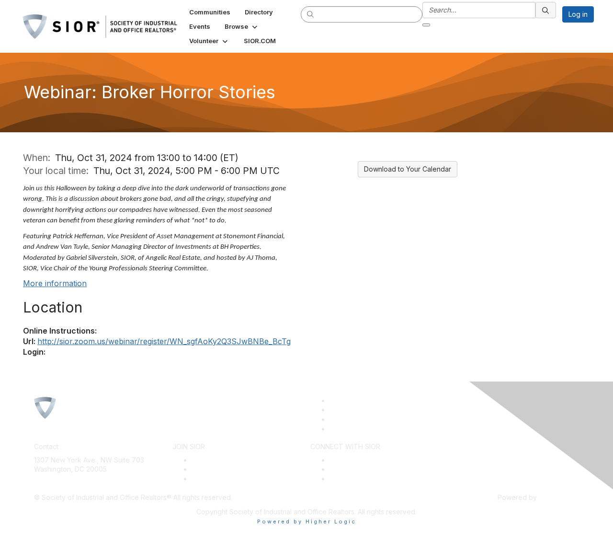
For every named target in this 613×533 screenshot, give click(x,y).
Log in (578, 14)
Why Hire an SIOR (357, 469)
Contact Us (51, 483)
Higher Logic (559, 497)
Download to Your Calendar (407, 169)
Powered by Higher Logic (306, 521)
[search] (311, 14)
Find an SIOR (349, 460)
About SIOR (209, 479)
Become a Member (222, 460)
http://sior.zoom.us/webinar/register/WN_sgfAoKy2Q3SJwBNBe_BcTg (164, 341)
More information (55, 283)
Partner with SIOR (356, 479)
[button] (241, 26)
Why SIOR (207, 469)
